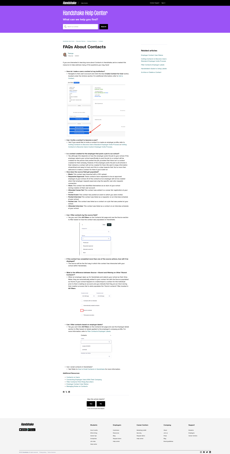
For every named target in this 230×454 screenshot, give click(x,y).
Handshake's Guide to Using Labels (154, 68)
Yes (91, 404)
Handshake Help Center (68, 41)
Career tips (93, 435)
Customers (116, 430)
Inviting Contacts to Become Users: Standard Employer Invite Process (93, 144)
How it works (94, 430)
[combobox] (80, 26)
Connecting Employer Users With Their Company (84, 379)
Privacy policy (42, 452)
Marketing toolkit (141, 430)
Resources (116, 433)
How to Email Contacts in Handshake (91, 369)
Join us (166, 433)
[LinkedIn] (69, 392)
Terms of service (52, 452)
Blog (114, 435)
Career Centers (142, 425)
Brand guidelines (168, 441)
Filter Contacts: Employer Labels (152, 65)
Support (191, 425)
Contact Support (154, 3)
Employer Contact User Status (152, 55)
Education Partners (80, 41)
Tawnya (70, 53)
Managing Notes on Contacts (77, 386)
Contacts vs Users (73, 377)
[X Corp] (66, 392)
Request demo (117, 438)
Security (139, 433)
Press (165, 435)
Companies (93, 438)
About (165, 430)
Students (93, 425)
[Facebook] (64, 392)
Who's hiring (93, 433)
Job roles (93, 441)
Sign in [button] (163, 3)
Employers (117, 425)
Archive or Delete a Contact (151, 72)
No (101, 404)
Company (167, 425)
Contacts (101, 41)
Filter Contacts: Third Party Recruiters (79, 382)
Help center (93, 444)
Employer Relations (92, 41)
